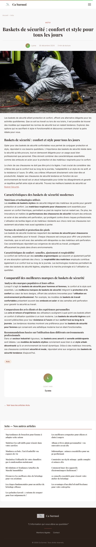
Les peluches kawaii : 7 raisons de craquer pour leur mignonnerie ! (24, 493)
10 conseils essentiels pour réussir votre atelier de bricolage (69, 477)
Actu (12, 15)
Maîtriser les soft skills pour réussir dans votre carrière (24, 444)
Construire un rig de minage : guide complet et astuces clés (71, 460)
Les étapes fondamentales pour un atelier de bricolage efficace (25, 485)
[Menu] (89, 4)
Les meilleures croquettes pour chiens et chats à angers (69, 435)
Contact (56, 532)
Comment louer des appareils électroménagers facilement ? (65, 469)
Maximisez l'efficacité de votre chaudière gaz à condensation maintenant (23, 460)
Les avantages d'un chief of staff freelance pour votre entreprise (70, 485)
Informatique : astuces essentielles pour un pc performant (70, 452)
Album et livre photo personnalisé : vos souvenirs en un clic (69, 444)
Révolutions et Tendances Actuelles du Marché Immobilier (22, 469)
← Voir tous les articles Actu (17, 405)
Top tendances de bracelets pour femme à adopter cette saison (24, 435)
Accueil (5, 15)
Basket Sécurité (11, 187)
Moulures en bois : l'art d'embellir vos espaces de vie (22, 452)
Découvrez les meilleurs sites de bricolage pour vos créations (24, 477)
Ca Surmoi (19, 4)
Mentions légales (43, 532)
